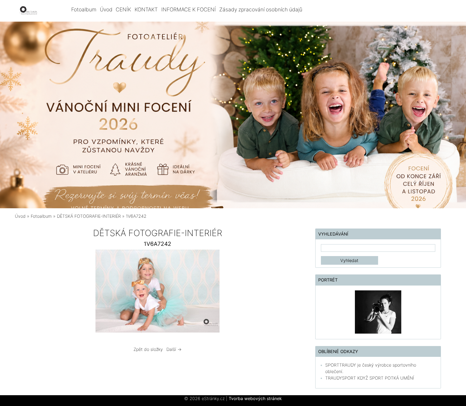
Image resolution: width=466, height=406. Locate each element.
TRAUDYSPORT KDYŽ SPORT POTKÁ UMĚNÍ (369, 378)
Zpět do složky (148, 349)
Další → (173, 349)
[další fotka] (292, 292)
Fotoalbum (83, 9)
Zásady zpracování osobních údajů (260, 9)
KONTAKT (146, 9)
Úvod (106, 9)
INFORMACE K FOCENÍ (188, 9)
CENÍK (123, 9)
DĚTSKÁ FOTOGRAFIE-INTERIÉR (89, 216)
